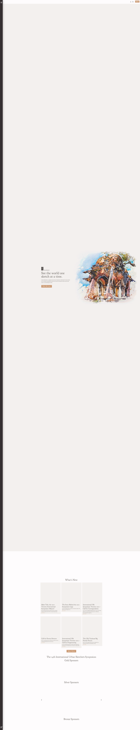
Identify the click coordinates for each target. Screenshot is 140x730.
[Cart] (132, 1)
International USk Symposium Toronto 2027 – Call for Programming (71, 665)
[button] (101, 715)
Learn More (43, 636)
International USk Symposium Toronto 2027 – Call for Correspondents (92, 631)
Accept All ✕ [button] (136, 728)
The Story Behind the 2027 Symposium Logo (70, 630)
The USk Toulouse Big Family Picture (90, 664)
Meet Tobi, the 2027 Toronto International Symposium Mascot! (48, 631)
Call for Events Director (49, 663)
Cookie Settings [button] (129, 728)
